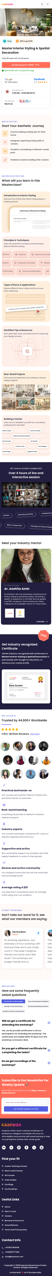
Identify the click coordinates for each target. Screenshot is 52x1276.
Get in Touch (10, 1211)
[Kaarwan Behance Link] (4, 1147)
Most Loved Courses (14, 1171)
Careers (8, 1216)
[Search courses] (42, 4)
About (7, 1207)
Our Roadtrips (11, 1189)
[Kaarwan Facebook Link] (26, 1147)
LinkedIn (41, 621)
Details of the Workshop (13, 1006)
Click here (34, 734)
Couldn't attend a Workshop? (13, 1011)
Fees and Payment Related (38, 1001)
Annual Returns (11, 1225)
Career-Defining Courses (16, 1166)
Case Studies (10, 1180)
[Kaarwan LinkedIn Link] (11, 1147)
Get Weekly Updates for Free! (26, 1109)
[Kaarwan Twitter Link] (34, 1147)
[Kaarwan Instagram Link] (19, 1147)
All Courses (10, 1175)
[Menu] (47, 4)
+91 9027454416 (12, 1247)
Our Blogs (9, 1184)
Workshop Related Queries (38, 1006)
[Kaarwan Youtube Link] (42, 1147)
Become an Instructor (14, 1220)
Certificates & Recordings (13, 1001)
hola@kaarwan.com (14, 1257)
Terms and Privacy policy (16, 1230)
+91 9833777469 (12, 1252)
